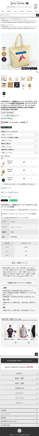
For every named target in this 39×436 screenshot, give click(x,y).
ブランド (7, 19)
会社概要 (3, 410)
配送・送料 (19, 378)
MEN (3, 11)
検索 (37, 15)
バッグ (11, 25)
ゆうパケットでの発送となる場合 (10, 137)
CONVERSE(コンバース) (19, 19)
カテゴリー (19, 393)
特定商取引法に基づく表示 (9, 421)
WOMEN (9, 11)
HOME (2, 19)
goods (13, 221)
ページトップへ (36, 354)
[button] (2, 335)
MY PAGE (29, 11)
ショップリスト (5, 414)
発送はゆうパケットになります (9, 131)
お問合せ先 (19, 388)
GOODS (22, 11)
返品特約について (6, 188)
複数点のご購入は (6, 143)
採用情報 (3, 418)
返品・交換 (19, 383)
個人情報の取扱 (5, 425)
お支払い (19, 373)
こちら (21, 276)
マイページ (19, 398)
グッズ (7, 25)
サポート (19, 403)
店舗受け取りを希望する (8, 149)
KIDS (15, 11)
